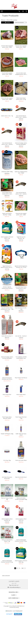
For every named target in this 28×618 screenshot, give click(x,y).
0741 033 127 (14, 585)
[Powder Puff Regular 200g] (7, 428)
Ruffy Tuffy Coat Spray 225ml (21, 434)
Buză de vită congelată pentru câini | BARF (21, 46)
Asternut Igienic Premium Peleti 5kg (21, 561)
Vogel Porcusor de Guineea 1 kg (21, 237)
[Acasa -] (14, 6)
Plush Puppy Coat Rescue (21, 377)
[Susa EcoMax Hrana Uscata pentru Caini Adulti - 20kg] (7, 185)
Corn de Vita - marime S (21, 336)
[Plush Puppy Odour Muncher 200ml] (7, 408)
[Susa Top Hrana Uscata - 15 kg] (21, 300)
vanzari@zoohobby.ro (14, 587)
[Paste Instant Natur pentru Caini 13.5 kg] (21, 88)
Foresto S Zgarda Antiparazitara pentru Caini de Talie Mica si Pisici (7, 287)
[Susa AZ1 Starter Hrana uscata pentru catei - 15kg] (7, 300)
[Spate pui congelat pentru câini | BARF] (21, 160)
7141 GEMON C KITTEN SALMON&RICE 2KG (21, 357)
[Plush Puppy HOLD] (21, 389)
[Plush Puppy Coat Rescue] (21, 370)
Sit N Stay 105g (7, 460)
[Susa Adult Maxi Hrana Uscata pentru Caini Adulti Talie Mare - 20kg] (21, 279)
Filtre (8, 22)
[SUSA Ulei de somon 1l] (7, 325)
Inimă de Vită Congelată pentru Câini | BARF (7, 46)
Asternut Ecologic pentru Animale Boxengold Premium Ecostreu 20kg (7, 357)
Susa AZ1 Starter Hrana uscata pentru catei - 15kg (7, 308)
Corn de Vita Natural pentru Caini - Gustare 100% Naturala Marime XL (7, 143)
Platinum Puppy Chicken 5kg (7, 498)
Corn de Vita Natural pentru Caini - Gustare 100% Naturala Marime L (21, 116)
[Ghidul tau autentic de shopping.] (9, 614)
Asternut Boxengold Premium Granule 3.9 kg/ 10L (7, 561)
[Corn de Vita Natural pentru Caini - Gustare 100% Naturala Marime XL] (7, 132)
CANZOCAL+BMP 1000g (7, 171)
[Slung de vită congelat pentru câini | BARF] (21, 205)
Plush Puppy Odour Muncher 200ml (7, 417)
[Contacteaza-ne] (19, 11)
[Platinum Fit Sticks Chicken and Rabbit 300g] (21, 490)
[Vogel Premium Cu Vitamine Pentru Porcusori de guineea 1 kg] (7, 254)
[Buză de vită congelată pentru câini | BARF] (21, 35)
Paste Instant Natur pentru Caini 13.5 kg (21, 98)
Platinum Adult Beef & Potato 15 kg (7, 540)
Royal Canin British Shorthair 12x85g (7, 214)
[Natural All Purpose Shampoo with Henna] (7, 370)
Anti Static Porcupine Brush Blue (7, 477)
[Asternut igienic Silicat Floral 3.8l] (21, 511)
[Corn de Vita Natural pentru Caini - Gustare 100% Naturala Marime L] (21, 109)
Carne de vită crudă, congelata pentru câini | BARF (21, 73)
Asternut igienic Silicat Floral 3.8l (21, 519)
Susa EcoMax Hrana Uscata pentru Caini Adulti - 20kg (7, 193)
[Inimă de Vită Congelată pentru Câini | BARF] (7, 35)
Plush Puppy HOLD (21, 394)
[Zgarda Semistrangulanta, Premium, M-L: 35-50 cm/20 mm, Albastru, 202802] (21, 254)
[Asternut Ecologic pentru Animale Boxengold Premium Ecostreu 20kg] (7, 349)
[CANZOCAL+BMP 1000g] (7, 160)
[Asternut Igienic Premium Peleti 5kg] (21, 553)
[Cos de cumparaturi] (23, 11)
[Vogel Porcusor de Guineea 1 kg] (21, 228)
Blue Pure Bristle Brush (21, 477)
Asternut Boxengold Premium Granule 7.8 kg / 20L (21, 540)
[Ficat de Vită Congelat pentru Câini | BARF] (7, 62)
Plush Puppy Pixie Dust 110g (21, 417)
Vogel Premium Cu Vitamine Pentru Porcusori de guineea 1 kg (7, 266)
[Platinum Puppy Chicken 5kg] (7, 490)
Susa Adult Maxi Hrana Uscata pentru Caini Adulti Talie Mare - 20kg (21, 287)
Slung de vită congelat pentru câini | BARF (21, 214)
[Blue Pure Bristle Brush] (21, 471)
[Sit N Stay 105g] (7, 450)
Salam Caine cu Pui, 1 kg (7, 115)
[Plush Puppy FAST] (7, 389)
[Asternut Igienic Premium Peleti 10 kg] (7, 228)
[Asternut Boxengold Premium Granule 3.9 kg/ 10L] (7, 553)
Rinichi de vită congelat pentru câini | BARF (7, 98)
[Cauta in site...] (26, 11)
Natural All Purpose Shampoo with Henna (7, 378)
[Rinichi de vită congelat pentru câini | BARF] (7, 88)
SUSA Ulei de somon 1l (7, 336)
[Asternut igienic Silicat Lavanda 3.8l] (7, 511)
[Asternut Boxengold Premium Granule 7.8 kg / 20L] (21, 532)
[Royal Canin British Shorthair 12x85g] (7, 206)
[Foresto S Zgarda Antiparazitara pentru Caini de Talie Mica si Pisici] (7, 279)
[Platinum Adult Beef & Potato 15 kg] (7, 532)
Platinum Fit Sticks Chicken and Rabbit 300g (21, 498)
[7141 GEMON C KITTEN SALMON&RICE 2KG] (21, 349)
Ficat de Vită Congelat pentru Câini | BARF (7, 73)
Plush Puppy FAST (7, 394)
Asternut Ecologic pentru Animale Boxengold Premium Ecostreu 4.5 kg (21, 143)
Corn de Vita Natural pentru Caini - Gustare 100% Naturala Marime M (21, 193)
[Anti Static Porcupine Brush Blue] (7, 471)
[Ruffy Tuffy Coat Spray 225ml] (21, 428)
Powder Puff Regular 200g (7, 433)
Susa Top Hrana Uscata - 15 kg (21, 308)
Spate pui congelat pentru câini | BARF (21, 172)
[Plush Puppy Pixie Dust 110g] (21, 409)
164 (22, 568)
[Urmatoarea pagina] (25, 568)
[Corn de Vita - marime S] (21, 324)
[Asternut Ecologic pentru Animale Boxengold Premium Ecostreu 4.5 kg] (21, 132)
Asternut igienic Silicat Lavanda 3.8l (7, 519)
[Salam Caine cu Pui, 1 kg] (7, 110)
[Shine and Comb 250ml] (21, 450)
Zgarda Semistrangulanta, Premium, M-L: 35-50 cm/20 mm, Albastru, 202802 (21, 266)
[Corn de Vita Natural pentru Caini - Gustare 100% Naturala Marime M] (21, 185)
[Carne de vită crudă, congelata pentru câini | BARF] (21, 62)
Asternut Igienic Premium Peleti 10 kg (7, 237)
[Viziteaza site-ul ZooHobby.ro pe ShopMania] (18, 614)
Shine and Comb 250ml (21, 460)
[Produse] (2, 12)
